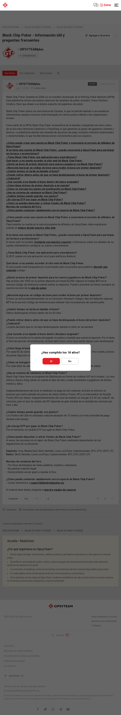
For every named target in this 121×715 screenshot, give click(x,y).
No (70, 361)
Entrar (107, 5)
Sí (51, 361)
